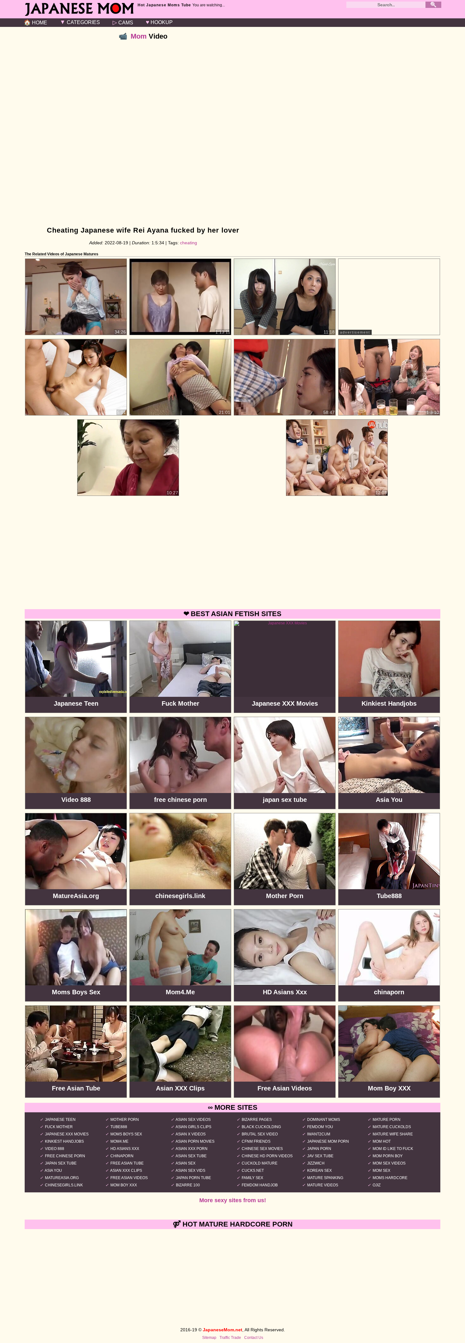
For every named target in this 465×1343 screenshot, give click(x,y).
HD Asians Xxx (124, 1148)
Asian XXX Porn (192, 1148)
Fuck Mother (59, 1127)
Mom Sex (381, 1170)
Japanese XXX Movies (67, 1134)
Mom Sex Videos (389, 1163)
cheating (188, 242)
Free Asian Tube (127, 1163)
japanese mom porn (328, 1141)
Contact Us (253, 1337)
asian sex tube (191, 1156)
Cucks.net (253, 1170)
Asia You (53, 1170)
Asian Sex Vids (190, 1170)
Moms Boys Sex (126, 1134)
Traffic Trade (230, 1337)
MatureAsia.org (62, 1178)
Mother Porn (124, 1119)
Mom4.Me (119, 1141)
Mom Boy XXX (123, 1185)
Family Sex (252, 1178)
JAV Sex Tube (320, 1156)
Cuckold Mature (259, 1163)
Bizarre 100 (188, 1185)
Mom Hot (382, 1141)
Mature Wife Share (393, 1134)
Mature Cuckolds (392, 1127)
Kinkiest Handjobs (64, 1141)
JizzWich (316, 1163)
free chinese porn (65, 1156)
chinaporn (121, 1156)
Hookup (159, 22)
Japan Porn (319, 1148)
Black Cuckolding (261, 1127)
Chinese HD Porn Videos (267, 1156)
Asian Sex (185, 1163)
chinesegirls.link (64, 1185)
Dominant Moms (323, 1119)
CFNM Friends (256, 1141)
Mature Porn (386, 1119)
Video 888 (54, 1148)
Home (35, 22)
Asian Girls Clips (193, 1127)
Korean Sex (319, 1170)
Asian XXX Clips (126, 1170)
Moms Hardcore (390, 1178)
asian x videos (191, 1134)
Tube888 (118, 1127)
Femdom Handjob (260, 1185)
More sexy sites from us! (232, 1200)
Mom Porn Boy (388, 1156)
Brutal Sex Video (260, 1134)
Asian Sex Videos (193, 1119)
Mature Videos (322, 1185)
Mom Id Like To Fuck (393, 1148)
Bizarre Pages (257, 1119)
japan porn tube (193, 1178)
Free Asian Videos (129, 1178)
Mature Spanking (325, 1178)
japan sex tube (61, 1163)
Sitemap (209, 1337)
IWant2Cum (318, 1134)
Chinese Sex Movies (262, 1148)
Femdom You (320, 1127)
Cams (123, 22)
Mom (139, 36)
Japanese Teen (60, 1119)
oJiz (377, 1185)
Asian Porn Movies (195, 1141)
